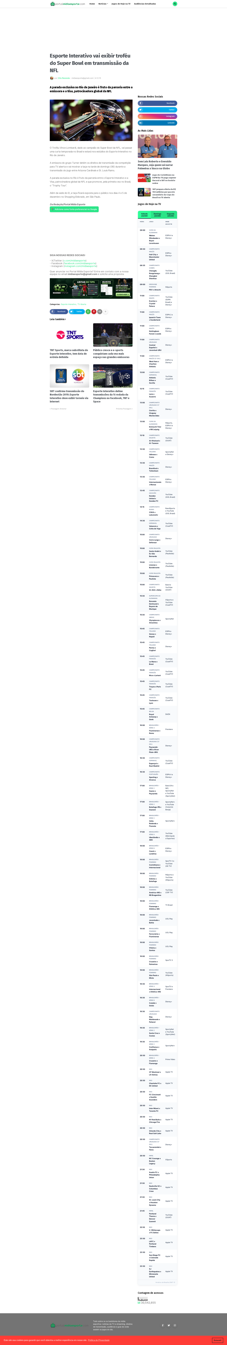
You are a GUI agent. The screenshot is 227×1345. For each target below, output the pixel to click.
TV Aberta (82, 304)
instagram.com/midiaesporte (80, 266)
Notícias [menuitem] (102, 4)
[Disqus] (91, 443)
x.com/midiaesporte (74, 260)
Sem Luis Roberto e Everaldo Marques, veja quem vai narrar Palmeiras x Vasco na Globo (155, 165)
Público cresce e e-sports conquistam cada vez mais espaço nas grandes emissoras (111, 354)
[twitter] (168, 1325)
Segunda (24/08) (170, 215)
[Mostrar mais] (105, 311)
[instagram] (174, 1325)
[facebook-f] (162, 1325)
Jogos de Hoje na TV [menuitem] (121, 4)
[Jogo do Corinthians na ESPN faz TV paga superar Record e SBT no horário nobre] (144, 178)
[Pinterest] (93, 311)
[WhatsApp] (88, 311)
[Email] (99, 311)
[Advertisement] (91, 31)
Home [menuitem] (92, 4)
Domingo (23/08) (157, 215)
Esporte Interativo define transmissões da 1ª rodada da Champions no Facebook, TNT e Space (111, 396)
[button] (175, 4)
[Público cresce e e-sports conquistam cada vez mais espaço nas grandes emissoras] (113, 335)
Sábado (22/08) (144, 215)
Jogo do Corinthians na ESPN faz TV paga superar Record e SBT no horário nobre (164, 179)
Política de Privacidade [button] (99, 1340)
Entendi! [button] (217, 1340)
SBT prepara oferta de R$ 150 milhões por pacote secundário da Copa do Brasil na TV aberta (164, 193)
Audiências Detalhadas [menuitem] (145, 4)
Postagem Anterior (58, 409)
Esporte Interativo (68, 304)
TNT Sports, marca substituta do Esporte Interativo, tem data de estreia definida (69, 354)
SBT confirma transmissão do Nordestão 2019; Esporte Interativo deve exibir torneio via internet (69, 396)
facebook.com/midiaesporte (80, 263)
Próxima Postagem (123, 409)
